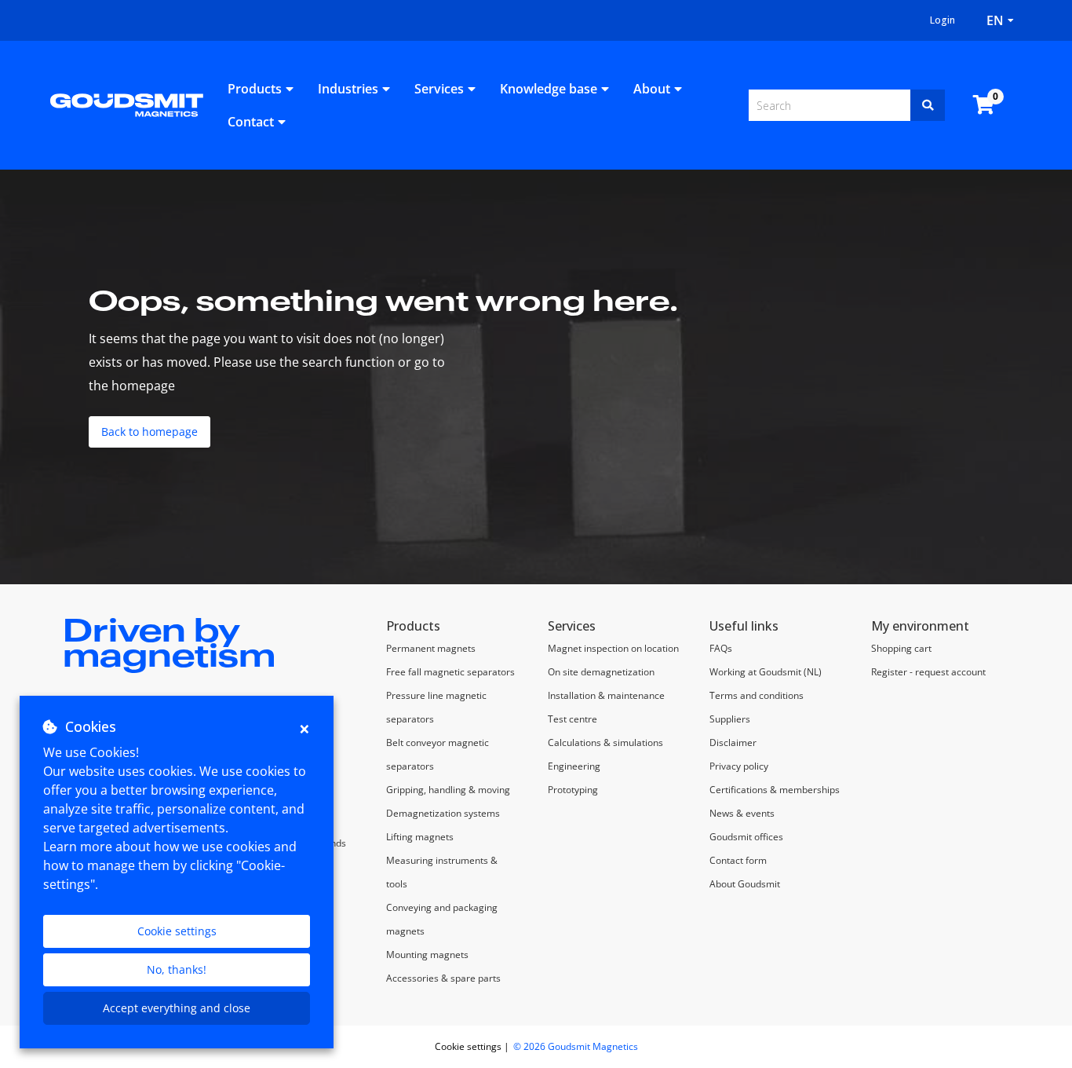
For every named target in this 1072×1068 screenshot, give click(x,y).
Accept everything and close (176, 1007)
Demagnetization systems (443, 813)
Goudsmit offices (746, 836)
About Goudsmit (744, 884)
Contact (251, 121)
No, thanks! (176, 969)
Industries (348, 88)
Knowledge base (548, 88)
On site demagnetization (601, 671)
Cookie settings (177, 931)
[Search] (927, 105)
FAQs (720, 648)
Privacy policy (738, 766)
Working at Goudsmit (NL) (765, 671)
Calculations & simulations (605, 742)
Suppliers (729, 719)
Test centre (572, 719)
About (651, 88)
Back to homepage (149, 431)
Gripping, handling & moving (448, 789)
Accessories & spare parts (443, 978)
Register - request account (928, 671)
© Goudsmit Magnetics (575, 1046)
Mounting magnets (427, 954)
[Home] (126, 103)
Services (439, 88)
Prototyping (573, 789)
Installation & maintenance (606, 695)
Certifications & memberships (774, 789)
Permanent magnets (431, 648)
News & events (742, 813)
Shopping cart (901, 648)
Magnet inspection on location (614, 648)
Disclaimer (733, 742)
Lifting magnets (420, 836)
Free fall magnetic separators (450, 671)
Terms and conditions (756, 695)
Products (255, 88)
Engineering (574, 766)
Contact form (738, 860)
